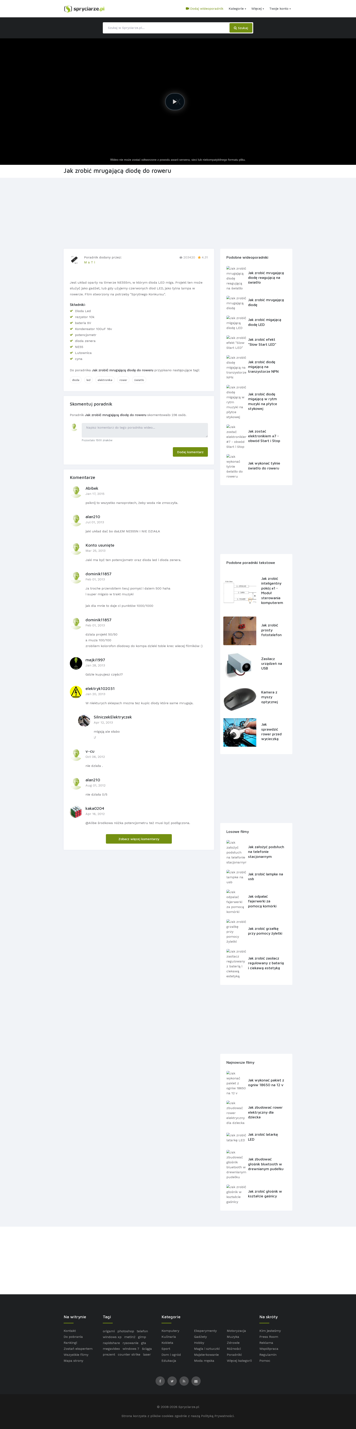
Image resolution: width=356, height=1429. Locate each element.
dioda (75, 380)
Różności (234, 1349)
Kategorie (236, 9)
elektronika (105, 380)
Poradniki (234, 1355)
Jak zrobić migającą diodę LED (264, 322)
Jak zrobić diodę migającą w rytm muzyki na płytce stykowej (262, 401)
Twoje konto (278, 9)
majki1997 (95, 659)
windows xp (112, 1337)
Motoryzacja (236, 1331)
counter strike (129, 1354)
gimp (142, 1337)
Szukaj (242, 28)
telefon (142, 1331)
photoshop (125, 1331)
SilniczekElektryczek (113, 716)
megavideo (111, 1349)
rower (123, 380)
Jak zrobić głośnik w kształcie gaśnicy (265, 1193)
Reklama (266, 1343)
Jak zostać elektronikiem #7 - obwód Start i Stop (264, 436)
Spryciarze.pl (188, 1407)
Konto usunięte (99, 545)
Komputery (170, 1331)
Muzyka (233, 1337)
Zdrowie (233, 1343)
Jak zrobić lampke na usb (265, 876)
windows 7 (131, 1349)
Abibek (91, 488)
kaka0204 (94, 808)
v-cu (89, 751)
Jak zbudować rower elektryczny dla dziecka (265, 1112)
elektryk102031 (100, 688)
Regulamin (267, 1355)
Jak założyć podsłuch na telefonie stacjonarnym (266, 852)
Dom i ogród (171, 1355)
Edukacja (169, 1361)
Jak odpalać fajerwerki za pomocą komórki (262, 901)
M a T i (89, 262)
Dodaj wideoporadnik (206, 9)
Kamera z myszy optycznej (269, 697)
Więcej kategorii (239, 1361)
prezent (109, 1354)
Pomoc (264, 1361)
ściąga (147, 1349)
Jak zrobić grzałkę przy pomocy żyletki (265, 930)
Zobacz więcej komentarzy (138, 839)
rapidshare (111, 1343)
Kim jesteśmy (270, 1331)
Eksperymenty (205, 1331)
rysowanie (130, 1343)
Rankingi (70, 1343)
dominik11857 (98, 573)
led (88, 380)
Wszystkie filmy (76, 1355)
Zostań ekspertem (78, 1349)
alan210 (92, 516)
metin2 (129, 1337)
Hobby (199, 1343)
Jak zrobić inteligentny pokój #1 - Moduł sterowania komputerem (272, 590)
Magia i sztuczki (207, 1349)
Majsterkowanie (206, 1355)
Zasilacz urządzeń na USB (271, 664)
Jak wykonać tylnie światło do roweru (264, 465)
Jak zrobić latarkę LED (263, 1136)
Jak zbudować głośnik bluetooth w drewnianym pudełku (265, 1164)
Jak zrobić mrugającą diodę (266, 302)
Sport (166, 1349)
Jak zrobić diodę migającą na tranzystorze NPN (263, 367)
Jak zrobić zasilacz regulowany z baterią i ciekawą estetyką (266, 963)
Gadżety (200, 1337)
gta (143, 1343)
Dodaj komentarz (190, 452)
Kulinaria (169, 1337)
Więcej (256, 9)
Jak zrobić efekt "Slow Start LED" (262, 341)
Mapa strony (73, 1361)
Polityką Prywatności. (217, 1416)
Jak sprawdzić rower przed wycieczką (271, 731)
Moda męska (204, 1361)
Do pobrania (73, 1337)
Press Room (268, 1337)
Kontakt (70, 1331)
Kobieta (167, 1343)
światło (139, 380)
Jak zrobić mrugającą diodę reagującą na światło (266, 278)
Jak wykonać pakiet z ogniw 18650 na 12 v (266, 1082)
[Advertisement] (178, 212)
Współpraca (268, 1349)
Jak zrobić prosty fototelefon (271, 630)
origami (109, 1331)
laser (147, 1354)
